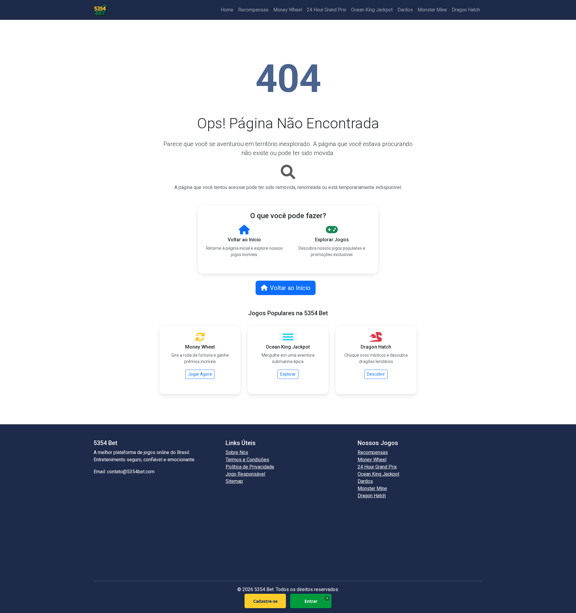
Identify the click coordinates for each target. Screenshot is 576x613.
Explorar (288, 374)
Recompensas (253, 10)
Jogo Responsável (245, 474)
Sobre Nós (237, 452)
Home (227, 10)
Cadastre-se (265, 601)
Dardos (405, 10)
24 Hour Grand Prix (326, 10)
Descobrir (376, 374)
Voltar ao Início (290, 287)
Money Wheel (287, 10)
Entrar (310, 601)
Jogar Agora (200, 374)
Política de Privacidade (250, 467)
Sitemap (234, 481)
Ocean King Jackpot (372, 10)
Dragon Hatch (466, 10)
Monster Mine (432, 10)
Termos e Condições (247, 459)
